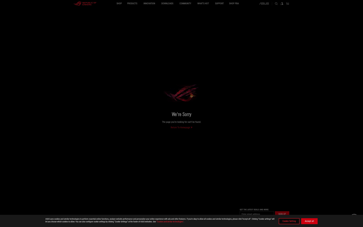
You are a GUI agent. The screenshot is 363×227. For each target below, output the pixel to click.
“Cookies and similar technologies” (170, 221)
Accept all (309, 221)
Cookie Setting (289, 221)
